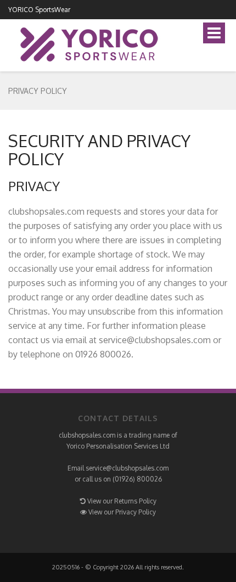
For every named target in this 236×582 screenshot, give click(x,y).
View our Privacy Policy (122, 512)
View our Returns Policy (121, 501)
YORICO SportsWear (39, 9)
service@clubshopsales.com (127, 468)
